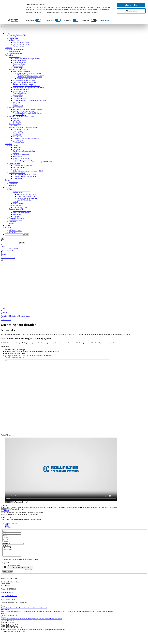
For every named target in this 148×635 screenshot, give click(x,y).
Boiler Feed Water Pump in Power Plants (26, 138)
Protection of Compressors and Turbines (21, 116)
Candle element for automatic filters (24, 151)
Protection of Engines (16, 107)
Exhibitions (12, 232)
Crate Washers (17, 131)
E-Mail (7, 525)
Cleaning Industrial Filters (17, 173)
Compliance (17, 216)
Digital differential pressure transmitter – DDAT (28, 171)
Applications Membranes (17, 49)
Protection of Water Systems (18, 69)
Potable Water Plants (19, 93)
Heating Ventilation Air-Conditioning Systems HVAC (30, 100)
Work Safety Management (21, 212)
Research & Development (17, 218)
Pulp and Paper (18, 106)
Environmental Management (22, 211)
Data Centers (17, 104)
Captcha (5, 563)
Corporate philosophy (16, 205)
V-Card (8, 527)
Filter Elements (13, 145)
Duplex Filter (13, 37)
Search (26, 234)
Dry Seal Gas (17, 122)
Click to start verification (20, 567)
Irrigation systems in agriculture (27, 78)
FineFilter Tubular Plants (21, 42)
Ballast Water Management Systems (24, 82)
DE (4, 511)
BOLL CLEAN (18, 178)
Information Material (15, 231)
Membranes (8, 48)
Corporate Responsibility (17, 209)
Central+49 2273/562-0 (6, 247)
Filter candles (17, 149)
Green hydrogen (18, 68)
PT (8, 511)
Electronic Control (19, 167)
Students (15, 202)
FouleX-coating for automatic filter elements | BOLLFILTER (32, 162)
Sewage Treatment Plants (21, 91)
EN (2, 511)
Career (11, 189)
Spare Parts (8, 144)
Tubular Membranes (15, 53)
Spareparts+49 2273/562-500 (9, 249)
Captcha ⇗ (29, 569)
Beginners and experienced (21, 191)
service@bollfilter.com (8, 599)
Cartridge (16, 153)
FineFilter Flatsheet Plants (21, 44)
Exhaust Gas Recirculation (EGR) (24, 80)
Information (8, 227)
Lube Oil (16, 120)
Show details (104, 20)
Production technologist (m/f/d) (27, 198)
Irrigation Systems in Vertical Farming (29, 73)
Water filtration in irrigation (21, 71)
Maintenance (13, 183)
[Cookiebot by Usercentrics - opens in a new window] (13, 20)
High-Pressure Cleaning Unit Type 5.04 (25, 174)
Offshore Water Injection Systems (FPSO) (26, 86)
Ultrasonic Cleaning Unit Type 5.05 (24, 176)
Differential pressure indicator (22, 165)
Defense (15, 126)
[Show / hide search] (2, 238)
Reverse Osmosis (18, 46)
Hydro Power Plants (19, 60)
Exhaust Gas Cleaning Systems (23, 84)
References (12, 222)
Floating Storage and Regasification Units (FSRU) (29, 87)
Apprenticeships (18, 193)
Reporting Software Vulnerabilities (54, 629)
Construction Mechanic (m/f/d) (26, 196)
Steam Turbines (18, 95)
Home (3, 308)
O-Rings (15, 169)
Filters (7, 33)
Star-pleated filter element (21, 158)
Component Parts (14, 164)
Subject (5, 545)
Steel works (16, 102)
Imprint (3, 629)
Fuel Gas (16, 118)
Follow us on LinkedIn (8, 258)
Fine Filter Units (14, 40)
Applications (9, 55)
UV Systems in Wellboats (21, 89)
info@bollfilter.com (7, 592)
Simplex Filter (13, 39)
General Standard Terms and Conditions (29, 629)
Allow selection (131, 11)
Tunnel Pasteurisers (19, 133)
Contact (7, 225)
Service (7, 180)
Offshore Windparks (19, 62)
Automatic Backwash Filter (17, 35)
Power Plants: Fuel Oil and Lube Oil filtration (27, 113)
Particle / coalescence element (22, 160)
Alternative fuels (18, 66)
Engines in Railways (19, 115)
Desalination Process (19, 98)
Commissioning (14, 182)
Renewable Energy (15, 57)
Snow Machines (18, 97)
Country (5, 542)
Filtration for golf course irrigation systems (30, 75)
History (11, 223)
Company (8, 187)
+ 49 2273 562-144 (11, 523)
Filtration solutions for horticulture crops (29, 77)
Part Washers (17, 135)
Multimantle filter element (21, 155)
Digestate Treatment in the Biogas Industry (26, 58)
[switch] (58, 20)
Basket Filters (17, 147)
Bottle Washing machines (21, 129)
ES (6, 511)
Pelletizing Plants (18, 142)
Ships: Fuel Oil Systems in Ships (23, 111)
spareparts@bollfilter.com (9, 596)
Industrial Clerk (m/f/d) (24, 200)
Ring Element (17, 156)
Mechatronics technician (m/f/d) (27, 194)
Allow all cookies (131, 5)
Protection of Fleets (15, 124)
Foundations (17, 214)
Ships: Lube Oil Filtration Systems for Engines (27, 109)
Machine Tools (17, 136)
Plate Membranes (14, 51)
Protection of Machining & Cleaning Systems (23, 127)
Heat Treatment (18, 140)
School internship (18, 203)
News (11, 229)
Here (4, 559)
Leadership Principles (20, 207)
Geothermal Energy (19, 64)
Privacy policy (11, 629)
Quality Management (15, 220)
